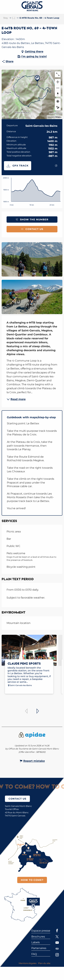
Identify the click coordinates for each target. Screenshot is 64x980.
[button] (32, 259)
